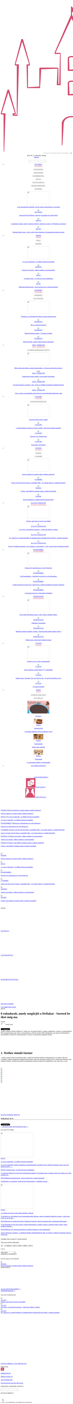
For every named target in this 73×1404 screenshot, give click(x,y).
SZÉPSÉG (38, 243)
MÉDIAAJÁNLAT (7, 1376)
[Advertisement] (15, 1099)
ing (19, 1115)
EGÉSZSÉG (38, 290)
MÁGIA (38, 179)
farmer (15, 1115)
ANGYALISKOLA (38, 182)
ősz (5, 1115)
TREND (38, 235)
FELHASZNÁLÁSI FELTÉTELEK (12, 1383)
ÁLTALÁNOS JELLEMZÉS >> (11, 1289)
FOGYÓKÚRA (38, 298)
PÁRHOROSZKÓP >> (8, 1291)
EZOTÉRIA (38, 164)
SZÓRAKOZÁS (38, 596)
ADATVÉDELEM (6, 1380)
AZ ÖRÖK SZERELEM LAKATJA (38, 350)
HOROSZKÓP (38, 172)
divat (2, 1115)
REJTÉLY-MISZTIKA (38, 185)
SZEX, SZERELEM (38, 345)
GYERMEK (38, 456)
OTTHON (38, 448)
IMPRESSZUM (6, 1373)
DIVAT (38, 240)
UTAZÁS (38, 643)
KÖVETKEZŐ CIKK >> (20, 1126)
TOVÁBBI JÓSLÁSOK (8, 1007)
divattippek (9, 1115)
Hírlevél (36, 157)
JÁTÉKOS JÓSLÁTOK (38, 695)
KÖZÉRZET (38, 295)
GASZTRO (38, 396)
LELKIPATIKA (38, 169)
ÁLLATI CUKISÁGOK (38, 503)
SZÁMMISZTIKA (38, 176)
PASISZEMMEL (38, 549)
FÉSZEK (38, 453)
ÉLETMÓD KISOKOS (38, 766)
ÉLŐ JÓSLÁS (38, 698)
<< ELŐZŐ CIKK (6, 1126)
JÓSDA (38, 690)
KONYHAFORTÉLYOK (38, 401)
